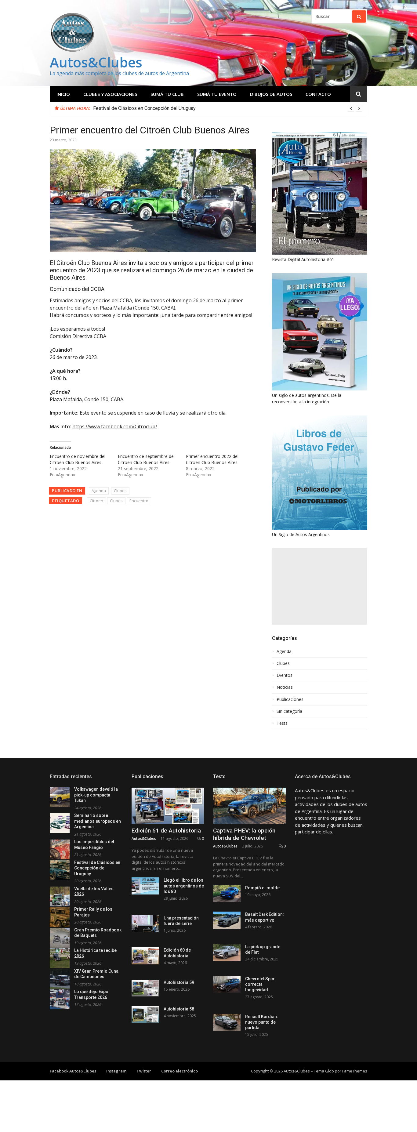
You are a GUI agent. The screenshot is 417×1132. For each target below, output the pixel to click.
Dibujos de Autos (271, 94)
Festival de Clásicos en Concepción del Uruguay (144, 108)
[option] (227, 108)
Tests (282, 723)
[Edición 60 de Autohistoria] (145, 955)
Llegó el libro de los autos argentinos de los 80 (184, 886)
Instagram (116, 1071)
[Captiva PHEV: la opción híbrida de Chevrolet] (249, 806)
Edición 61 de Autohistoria (166, 830)
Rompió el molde (262, 887)
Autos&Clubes (96, 62)
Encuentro (138, 500)
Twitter (143, 1071)
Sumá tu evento (217, 94)
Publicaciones (290, 699)
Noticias (285, 687)
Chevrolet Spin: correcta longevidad (260, 984)
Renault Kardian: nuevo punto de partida (261, 1022)
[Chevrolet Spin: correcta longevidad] (227, 984)
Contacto (318, 94)
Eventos (284, 675)
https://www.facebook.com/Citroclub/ (114, 426)
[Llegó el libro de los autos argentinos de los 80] (145, 885)
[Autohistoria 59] (145, 988)
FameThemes (354, 1071)
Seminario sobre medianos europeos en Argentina (97, 821)
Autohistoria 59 (179, 982)
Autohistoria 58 (179, 1009)
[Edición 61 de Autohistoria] (168, 806)
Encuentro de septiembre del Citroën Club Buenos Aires (146, 459)
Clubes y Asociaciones (110, 94)
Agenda (99, 490)
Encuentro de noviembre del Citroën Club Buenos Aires (77, 459)
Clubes (120, 490)
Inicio (63, 94)
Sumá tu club (167, 94)
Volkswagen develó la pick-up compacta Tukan (96, 795)
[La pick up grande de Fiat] (227, 952)
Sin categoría (289, 711)
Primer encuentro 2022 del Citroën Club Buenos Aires (212, 459)
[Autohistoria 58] (145, 1014)
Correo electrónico (179, 1071)
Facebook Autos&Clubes (73, 1071)
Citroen (96, 500)
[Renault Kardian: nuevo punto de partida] (227, 1022)
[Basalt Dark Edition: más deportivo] (227, 920)
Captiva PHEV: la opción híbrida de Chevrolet (244, 834)
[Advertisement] (319, 586)
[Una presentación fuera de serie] (145, 923)
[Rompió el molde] (227, 893)
